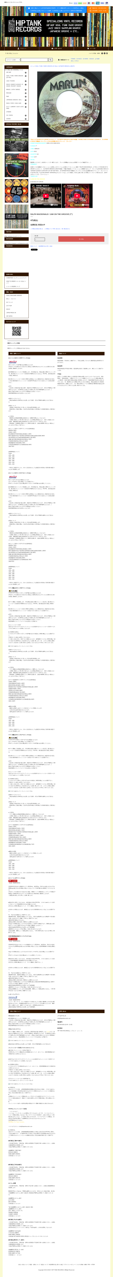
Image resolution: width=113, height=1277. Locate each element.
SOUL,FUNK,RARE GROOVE (14, 295)
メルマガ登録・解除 (94, 53)
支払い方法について (23, 1264)
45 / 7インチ (9, 302)
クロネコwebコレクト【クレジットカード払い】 (20, 1080)
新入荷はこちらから (12, 53)
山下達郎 (97, 58)
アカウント (23, 48)
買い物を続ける (66, 228)
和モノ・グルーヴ (11, 299)
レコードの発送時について (13, 286)
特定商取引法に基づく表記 (45, 246)
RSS (89, 1264)
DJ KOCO (79, 58)
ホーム (32, 66)
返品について (33, 246)
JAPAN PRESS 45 (11, 312)
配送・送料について (35, 1264)
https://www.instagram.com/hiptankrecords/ (16, 243)
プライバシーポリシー (69, 1264)
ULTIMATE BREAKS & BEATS (67, 66)
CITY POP (9, 305)
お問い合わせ (58, 48)
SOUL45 (91, 58)
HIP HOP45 (9, 316)
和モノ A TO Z (74, 61)
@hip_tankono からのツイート (13, 236)
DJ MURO (85, 58)
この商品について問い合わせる (52, 228)
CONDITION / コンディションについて (16, 278)
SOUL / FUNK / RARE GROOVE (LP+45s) (46, 66)
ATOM (93, 1264)
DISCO (8, 309)
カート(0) (92, 48)
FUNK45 (73, 58)
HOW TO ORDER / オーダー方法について (16, 282)
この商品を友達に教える (36, 228)
